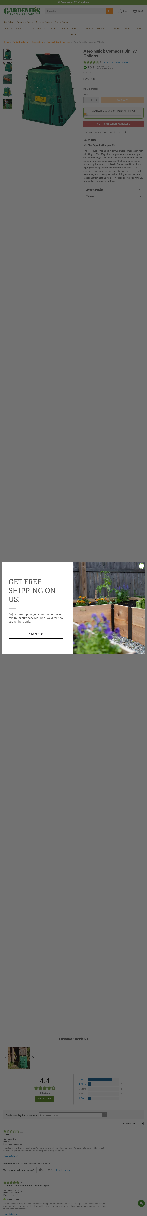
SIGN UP (36, 634)
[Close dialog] (141, 565)
